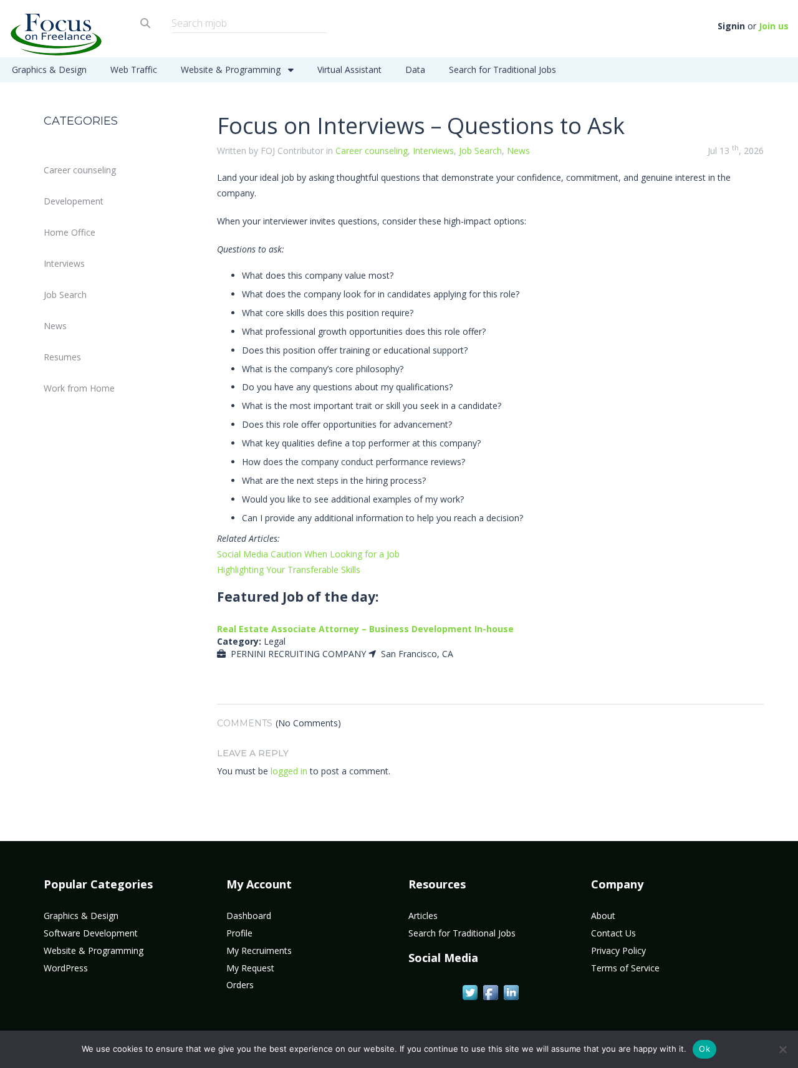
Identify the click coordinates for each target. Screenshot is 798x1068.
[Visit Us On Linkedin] (511, 992)
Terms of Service (625, 968)
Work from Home (79, 388)
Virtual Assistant (349, 69)
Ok (704, 1049)
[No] (782, 1049)
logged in (289, 771)
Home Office (69, 232)
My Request (250, 968)
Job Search (65, 295)
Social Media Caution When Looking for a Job (308, 554)
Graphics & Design (49, 69)
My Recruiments (259, 950)
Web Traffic (133, 69)
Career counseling (80, 170)
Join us (774, 26)
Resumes (62, 357)
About (603, 915)
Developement (73, 201)
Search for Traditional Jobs (502, 69)
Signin (731, 26)
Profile (239, 933)
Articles (423, 915)
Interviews (64, 263)
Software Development (91, 933)
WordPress (66, 968)
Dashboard (248, 915)
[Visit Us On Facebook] (490, 992)
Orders (240, 985)
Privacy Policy (618, 950)
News (55, 326)
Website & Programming (232, 69)
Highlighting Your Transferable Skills (288, 569)
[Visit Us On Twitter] (469, 992)
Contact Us (613, 933)
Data (415, 69)
